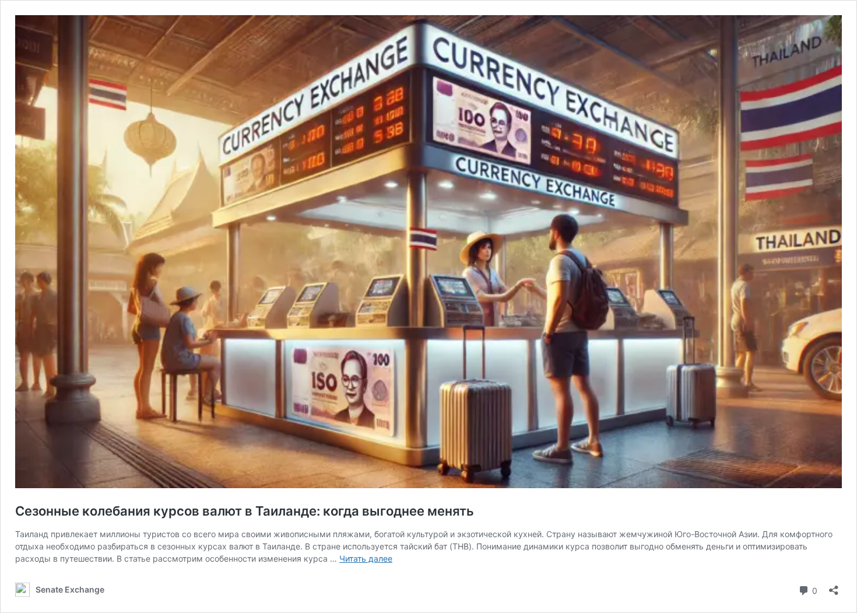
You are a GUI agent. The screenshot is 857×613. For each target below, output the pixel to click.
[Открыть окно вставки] (834, 586)
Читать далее (365, 558)
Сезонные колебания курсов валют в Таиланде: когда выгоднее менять (244, 511)
